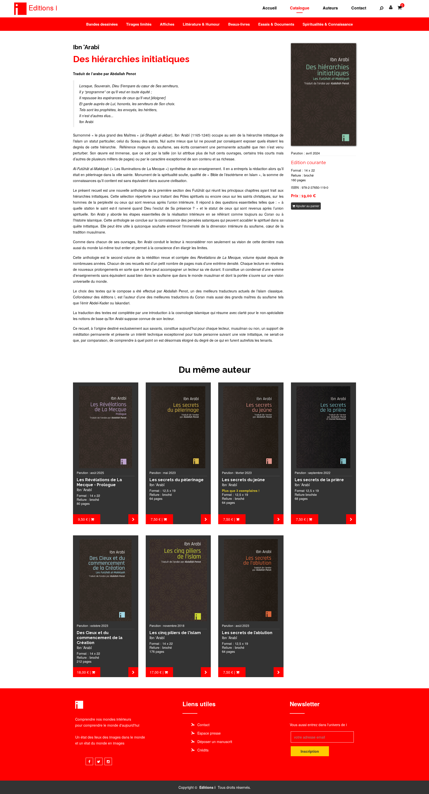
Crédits (203, 749)
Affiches (167, 24)
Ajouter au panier (307, 206)
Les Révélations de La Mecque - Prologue (99, 482)
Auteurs (330, 8)
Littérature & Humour (201, 24)
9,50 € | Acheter (85, 520)
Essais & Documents (276, 24)
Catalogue (299, 8)
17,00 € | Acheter (158, 673)
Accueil (269, 8)
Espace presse (209, 733)
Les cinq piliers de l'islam (175, 632)
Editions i (42, 7)
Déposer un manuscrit (214, 741)
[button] (381, 8)
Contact (358, 8)
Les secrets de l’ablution (247, 632)
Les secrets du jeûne (243, 479)
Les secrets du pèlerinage (176, 479)
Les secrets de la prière (319, 479)
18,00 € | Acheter (85, 673)
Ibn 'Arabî (86, 47)
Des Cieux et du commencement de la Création (99, 637)
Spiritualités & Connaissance (328, 24)
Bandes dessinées (102, 24)
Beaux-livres (239, 24)
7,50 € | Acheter (158, 520)
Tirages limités (138, 24)
